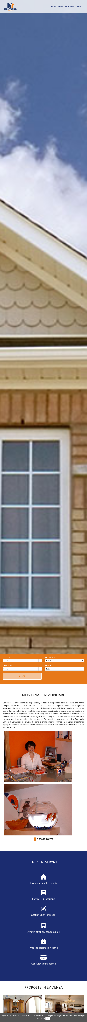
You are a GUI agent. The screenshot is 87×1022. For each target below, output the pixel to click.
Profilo (54, 6)
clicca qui (41, 1018)
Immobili (80, 6)
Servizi (61, 6)
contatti (69, 6)
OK (48, 1019)
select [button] (40, 661)
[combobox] (21, 660)
